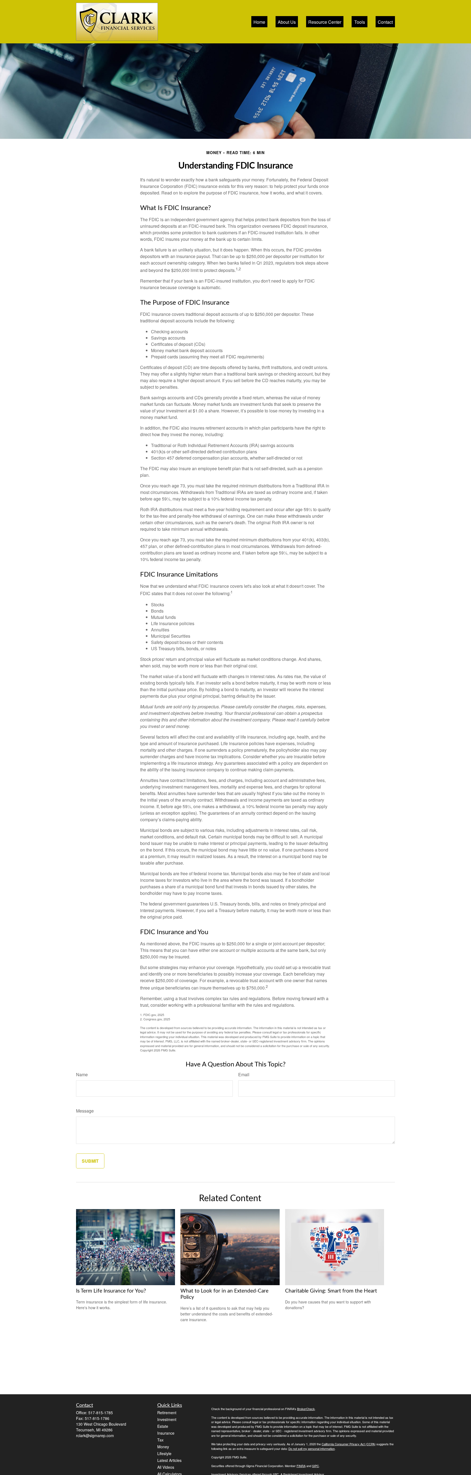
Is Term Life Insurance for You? (111, 1291)
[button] (259, 21)
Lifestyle (164, 1453)
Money (163, 1446)
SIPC (315, 1466)
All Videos (165, 1467)
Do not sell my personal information (311, 1448)
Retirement (166, 1412)
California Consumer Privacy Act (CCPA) (349, 1444)
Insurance (165, 1433)
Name (82, 1074)
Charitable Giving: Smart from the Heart (331, 1291)
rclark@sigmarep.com (95, 1435)
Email (243, 1074)
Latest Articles (169, 1460)
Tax (160, 1440)
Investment (166, 1419)
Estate (162, 1426)
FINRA (301, 1466)
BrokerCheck (306, 1409)
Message (85, 1111)
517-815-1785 (100, 1412)
